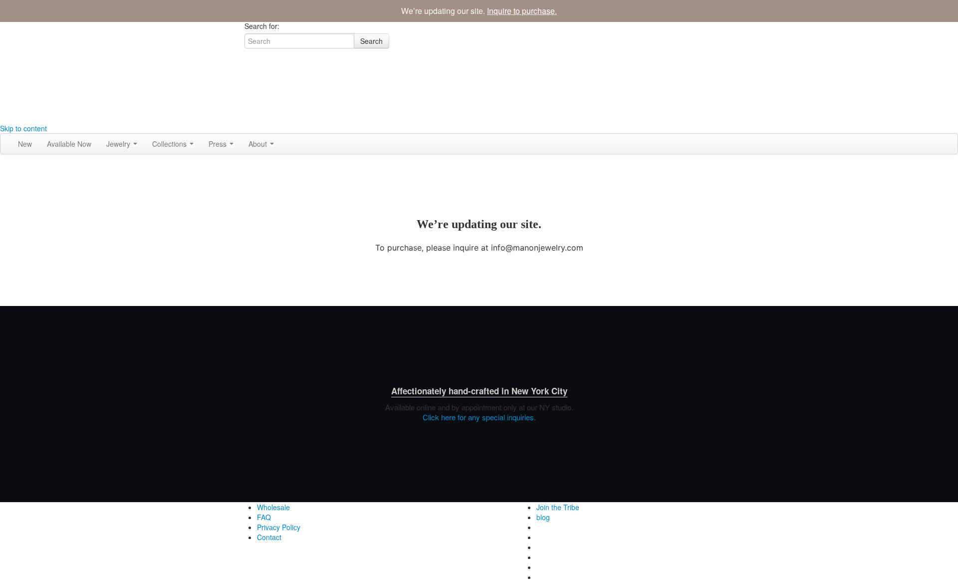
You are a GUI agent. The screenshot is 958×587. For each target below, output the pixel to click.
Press (219, 144)
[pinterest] (247, 118)
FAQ (264, 517)
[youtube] (247, 108)
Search (371, 41)
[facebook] (247, 68)
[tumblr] (247, 88)
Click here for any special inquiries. (479, 417)
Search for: (261, 26)
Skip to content (23, 128)
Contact (269, 537)
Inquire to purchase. (522, 10)
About (258, 144)
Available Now (69, 144)
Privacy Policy (278, 527)
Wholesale (273, 507)
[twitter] (247, 98)
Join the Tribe (557, 507)
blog (543, 517)
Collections (170, 144)
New (25, 144)
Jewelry (119, 144)
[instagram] (247, 78)
